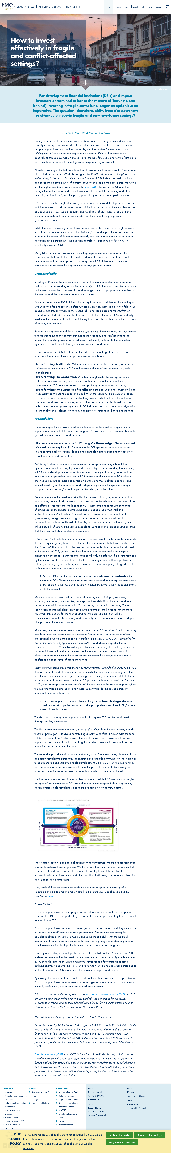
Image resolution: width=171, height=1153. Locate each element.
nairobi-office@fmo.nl (136, 1095)
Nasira (61, 1121)
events (135, 6)
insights (118, 6)
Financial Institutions (40, 1103)
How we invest (74, 6)
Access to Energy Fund (68, 1092)
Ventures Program (66, 1124)
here (51, 896)
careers (159, 6)
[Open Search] (108, 7)
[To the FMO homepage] (6, 7)
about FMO (147, 6)
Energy (35, 1099)
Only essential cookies (122, 1142)
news (127, 6)
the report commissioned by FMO (105, 994)
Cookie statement (12, 1110)
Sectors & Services (24, 6)
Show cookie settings (149, 1135)
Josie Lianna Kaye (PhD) (48, 1054)
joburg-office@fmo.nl (97, 1115)
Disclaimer (9, 1113)
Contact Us (93, 1099)
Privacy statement (12, 1117)
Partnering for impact (50, 6)
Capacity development (68, 1099)
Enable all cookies (119, 1135)
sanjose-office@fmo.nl (136, 1108)
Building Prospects (66, 1095)
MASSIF (62, 1110)
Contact (8, 1092)
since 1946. (90, 187)
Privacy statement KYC (14, 1121)
